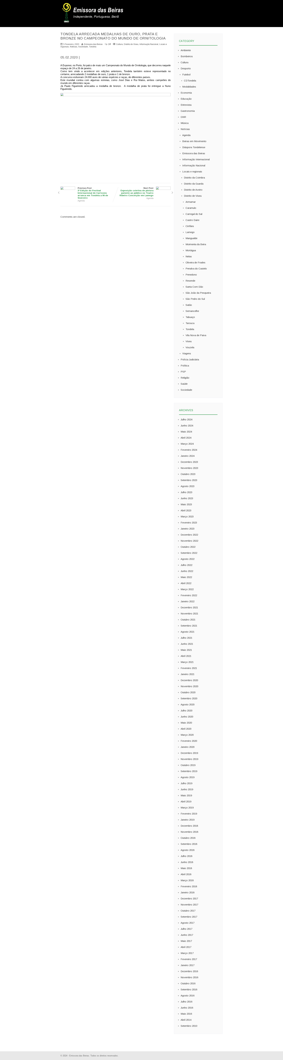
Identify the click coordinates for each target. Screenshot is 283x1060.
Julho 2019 (186, 783)
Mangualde (191, 238)
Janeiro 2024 (187, 455)
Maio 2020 (186, 722)
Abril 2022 (186, 583)
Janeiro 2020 (187, 747)
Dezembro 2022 (189, 534)
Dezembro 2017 (189, 898)
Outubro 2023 (188, 474)
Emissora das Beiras (193, 153)
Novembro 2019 (189, 759)
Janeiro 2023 (187, 528)
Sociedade (83, 47)
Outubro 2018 (188, 837)
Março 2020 (187, 734)
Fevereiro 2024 (189, 449)
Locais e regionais (192, 171)
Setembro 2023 (189, 480)
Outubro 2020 (188, 692)
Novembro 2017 (189, 904)
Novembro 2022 (189, 540)
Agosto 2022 (187, 559)
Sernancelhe (192, 311)
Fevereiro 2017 (189, 959)
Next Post (136, 192)
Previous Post (93, 193)
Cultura (119, 44)
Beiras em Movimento (194, 141)
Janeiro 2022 (187, 601)
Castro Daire (192, 220)
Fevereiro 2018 (189, 886)
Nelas (189, 256)
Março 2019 (187, 807)
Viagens (186, 353)
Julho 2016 (186, 1001)
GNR (183, 117)
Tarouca (190, 323)
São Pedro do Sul (195, 298)
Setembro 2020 (189, 698)
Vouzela (190, 347)
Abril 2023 (186, 510)
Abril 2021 (186, 656)
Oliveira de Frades (195, 262)
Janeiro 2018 (187, 892)
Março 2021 (187, 662)
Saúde (184, 383)
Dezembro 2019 (189, 753)
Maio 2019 (186, 795)
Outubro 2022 (188, 546)
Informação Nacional (149, 44)
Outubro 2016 (188, 983)
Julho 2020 (186, 710)
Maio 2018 (186, 868)
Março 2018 (187, 880)
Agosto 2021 (187, 631)
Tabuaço (190, 317)
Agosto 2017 (187, 922)
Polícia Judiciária (190, 359)
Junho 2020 (187, 716)
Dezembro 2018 (189, 825)
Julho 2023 (186, 492)
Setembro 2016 (189, 989)
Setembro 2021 (189, 625)
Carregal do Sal (194, 214)
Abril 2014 (186, 1019)
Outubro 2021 (188, 619)
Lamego (190, 232)
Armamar (191, 201)
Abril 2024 (186, 437)
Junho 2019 (187, 789)
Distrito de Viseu (131, 44)
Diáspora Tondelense (193, 147)
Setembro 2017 (189, 916)
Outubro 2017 (188, 910)
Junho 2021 (187, 643)
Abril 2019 (186, 801)
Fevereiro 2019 (189, 813)
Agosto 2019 (187, 777)
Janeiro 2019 (187, 819)
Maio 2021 (186, 649)
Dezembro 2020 (189, 680)
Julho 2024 (186, 419)
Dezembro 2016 (189, 971)
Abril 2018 (186, 874)
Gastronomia (188, 110)
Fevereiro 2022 (189, 595)
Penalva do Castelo (196, 268)
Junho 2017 (187, 934)
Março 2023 (187, 516)
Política (185, 365)
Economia (186, 92)
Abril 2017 (186, 947)
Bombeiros (187, 56)
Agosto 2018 (187, 850)
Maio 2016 (186, 1013)
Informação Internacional (196, 159)
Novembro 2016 (189, 977)
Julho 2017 (186, 928)
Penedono (191, 274)
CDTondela (190, 80)
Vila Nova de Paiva (196, 335)
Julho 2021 (186, 637)
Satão (189, 305)
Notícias (73, 47)
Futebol (186, 74)
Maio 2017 (186, 941)
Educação (186, 98)
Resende (190, 280)
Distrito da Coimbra (194, 177)
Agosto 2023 (187, 486)
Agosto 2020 (187, 704)
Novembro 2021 (189, 613)
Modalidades (189, 86)
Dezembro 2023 (189, 462)
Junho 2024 (187, 425)
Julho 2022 (186, 565)
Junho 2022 (187, 571)
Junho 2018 (187, 862)
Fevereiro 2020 (189, 740)
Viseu (189, 341)
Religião (185, 377)
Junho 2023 (187, 498)
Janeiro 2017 (187, 965)
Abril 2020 (186, 728)
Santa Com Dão (194, 286)
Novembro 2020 (189, 686)
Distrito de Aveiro (193, 189)
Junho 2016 (187, 1007)
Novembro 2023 (189, 468)
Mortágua (191, 250)
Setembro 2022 (189, 552)
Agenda (81, 201)
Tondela (92, 47)
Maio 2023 (186, 504)
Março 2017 (187, 953)
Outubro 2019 (188, 765)
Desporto (186, 68)
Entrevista (186, 104)
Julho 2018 (186, 856)
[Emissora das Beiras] (93, 22)
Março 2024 (187, 443)
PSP (183, 371)
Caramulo (191, 207)
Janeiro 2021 (187, 674)
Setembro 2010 (189, 1025)
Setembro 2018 (189, 844)
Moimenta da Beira (196, 244)
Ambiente (186, 50)
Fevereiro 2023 (189, 522)
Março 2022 (187, 589)
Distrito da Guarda (193, 183)
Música (185, 123)
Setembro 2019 (189, 771)
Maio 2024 (186, 431)
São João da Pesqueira (198, 292)
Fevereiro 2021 (189, 668)
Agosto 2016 (187, 995)
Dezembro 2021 (189, 607)
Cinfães (190, 226)
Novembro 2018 (189, 831)
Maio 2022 (186, 577)
